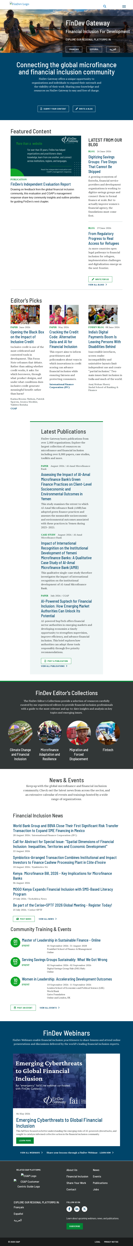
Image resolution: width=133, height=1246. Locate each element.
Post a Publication (58, 661)
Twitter (84, 1209)
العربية (113, 49)
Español (18, 1213)
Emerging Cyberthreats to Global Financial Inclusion (59, 1123)
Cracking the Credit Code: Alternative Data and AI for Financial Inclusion (64, 339)
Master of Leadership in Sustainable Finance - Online (61, 940)
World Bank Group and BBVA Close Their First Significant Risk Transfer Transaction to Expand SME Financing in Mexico (65, 828)
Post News (25, 918)
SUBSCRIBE (74, 1226)
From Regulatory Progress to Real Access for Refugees (103, 238)
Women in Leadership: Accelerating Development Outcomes (67, 979)
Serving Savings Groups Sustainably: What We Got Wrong (64, 959)
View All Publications (53, 666)
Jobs (96, 1189)
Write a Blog (86, 108)
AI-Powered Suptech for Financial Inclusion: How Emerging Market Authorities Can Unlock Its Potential (66, 608)
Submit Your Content (54, 108)
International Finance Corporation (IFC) (61, 386)
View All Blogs (96, 284)
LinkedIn (77, 1209)
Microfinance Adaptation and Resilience (49, 754)
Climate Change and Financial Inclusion (20, 754)
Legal (97, 1241)
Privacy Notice (111, 1241)
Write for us (102, 279)
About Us (71, 1170)
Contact (71, 1189)
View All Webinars (30, 1152)
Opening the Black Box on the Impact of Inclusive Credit (27, 337)
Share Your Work (76, 1183)
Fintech (108, 750)
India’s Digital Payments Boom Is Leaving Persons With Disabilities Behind (104, 339)
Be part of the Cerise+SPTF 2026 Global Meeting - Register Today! (62, 905)
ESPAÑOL (94, 49)
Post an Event (24, 1007)
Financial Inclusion (77, 1176)
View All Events (48, 1007)
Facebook (69, 1209)
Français (19, 1207)
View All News (46, 918)
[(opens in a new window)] (46, 156)
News (96, 1170)
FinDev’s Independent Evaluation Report (41, 184)
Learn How (105, 1152)
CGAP (14, 408)
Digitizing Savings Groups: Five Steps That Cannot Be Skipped (102, 164)
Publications (100, 1183)
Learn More (25, 1140)
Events (97, 1176)
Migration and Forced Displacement (78, 754)
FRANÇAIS (74, 49)
